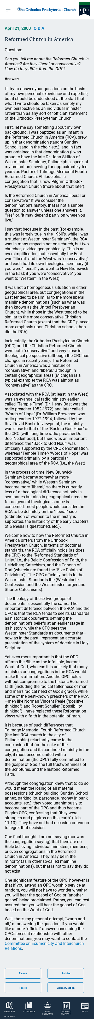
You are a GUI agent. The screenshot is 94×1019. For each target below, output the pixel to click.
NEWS (85, 1011)
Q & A (39, 28)
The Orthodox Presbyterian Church (47, 9)
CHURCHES (9, 1011)
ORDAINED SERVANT (66, 1012)
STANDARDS (29, 1011)
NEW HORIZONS (47, 1012)
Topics (23, 987)
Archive (66, 973)
